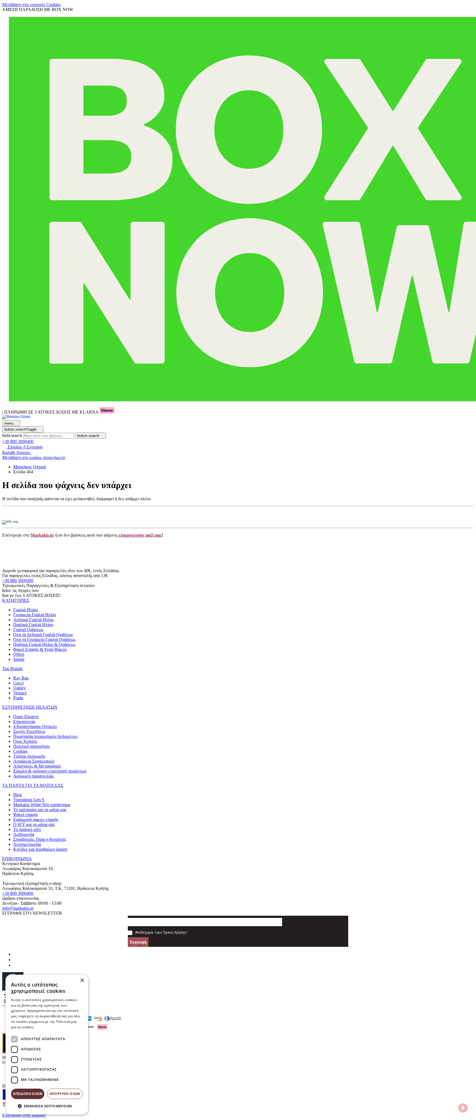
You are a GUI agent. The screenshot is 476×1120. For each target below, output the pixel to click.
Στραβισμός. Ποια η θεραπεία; (39, 839)
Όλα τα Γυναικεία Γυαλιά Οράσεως (44, 639)
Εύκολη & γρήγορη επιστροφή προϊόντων (49, 771)
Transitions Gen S (28, 799)
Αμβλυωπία (23, 834)
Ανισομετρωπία (27, 844)
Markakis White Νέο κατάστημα (41, 804)
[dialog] (47, 1044)
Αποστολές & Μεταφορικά (37, 766)
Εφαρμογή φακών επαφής (35, 819)
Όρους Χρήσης (174, 932)
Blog (17, 794)
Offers (18, 654)
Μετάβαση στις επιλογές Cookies (31, 4)
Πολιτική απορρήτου (31, 746)
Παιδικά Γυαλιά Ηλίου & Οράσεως (44, 644)
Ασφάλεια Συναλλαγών (34, 761)
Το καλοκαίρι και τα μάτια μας (39, 809)
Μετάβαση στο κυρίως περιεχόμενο (33, 457)
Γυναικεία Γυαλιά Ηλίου (34, 614)
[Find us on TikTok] (15, 965)
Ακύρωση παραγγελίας (33, 776)
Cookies (20, 751)
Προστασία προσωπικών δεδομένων (45, 736)
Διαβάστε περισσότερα (54, 1027)
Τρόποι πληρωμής (29, 756)
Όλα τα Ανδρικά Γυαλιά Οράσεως (43, 634)
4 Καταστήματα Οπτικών (35, 726)
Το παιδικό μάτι (27, 829)
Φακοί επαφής (25, 814)
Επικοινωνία (24, 721)
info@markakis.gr (18, 908)
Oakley (19, 688)
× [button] (82, 980)
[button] (15, 600)
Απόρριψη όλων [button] (65, 1093)
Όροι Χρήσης (25, 741)
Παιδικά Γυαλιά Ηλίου (33, 624)
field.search (12, 435)
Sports (18, 659)
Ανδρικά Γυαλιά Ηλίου (33, 619)
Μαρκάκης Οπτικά (29, 466)
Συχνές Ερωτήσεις (29, 731)
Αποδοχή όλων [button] (27, 1093)
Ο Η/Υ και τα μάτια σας (34, 824)
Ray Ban (21, 678)
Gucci (18, 683)
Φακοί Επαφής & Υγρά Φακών (40, 649)
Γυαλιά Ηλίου (25, 609)
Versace (20, 693)
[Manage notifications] (463, 1107)
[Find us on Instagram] (15, 959)
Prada (18, 697)
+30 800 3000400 (17, 580)
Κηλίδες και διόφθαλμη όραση (40, 849)
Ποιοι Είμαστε (26, 716)
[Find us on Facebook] (15, 954)
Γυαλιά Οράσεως (28, 629)
